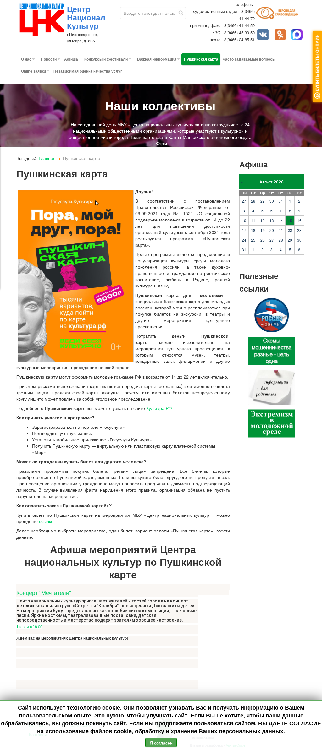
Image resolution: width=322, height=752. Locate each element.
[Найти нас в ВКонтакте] (263, 35)
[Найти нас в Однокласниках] (281, 35)
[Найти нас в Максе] (297, 35)
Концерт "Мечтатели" (43, 593)
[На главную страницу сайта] (41, 20)
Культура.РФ (159, 408)
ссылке (46, 521)
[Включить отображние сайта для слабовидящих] (280, 15)
